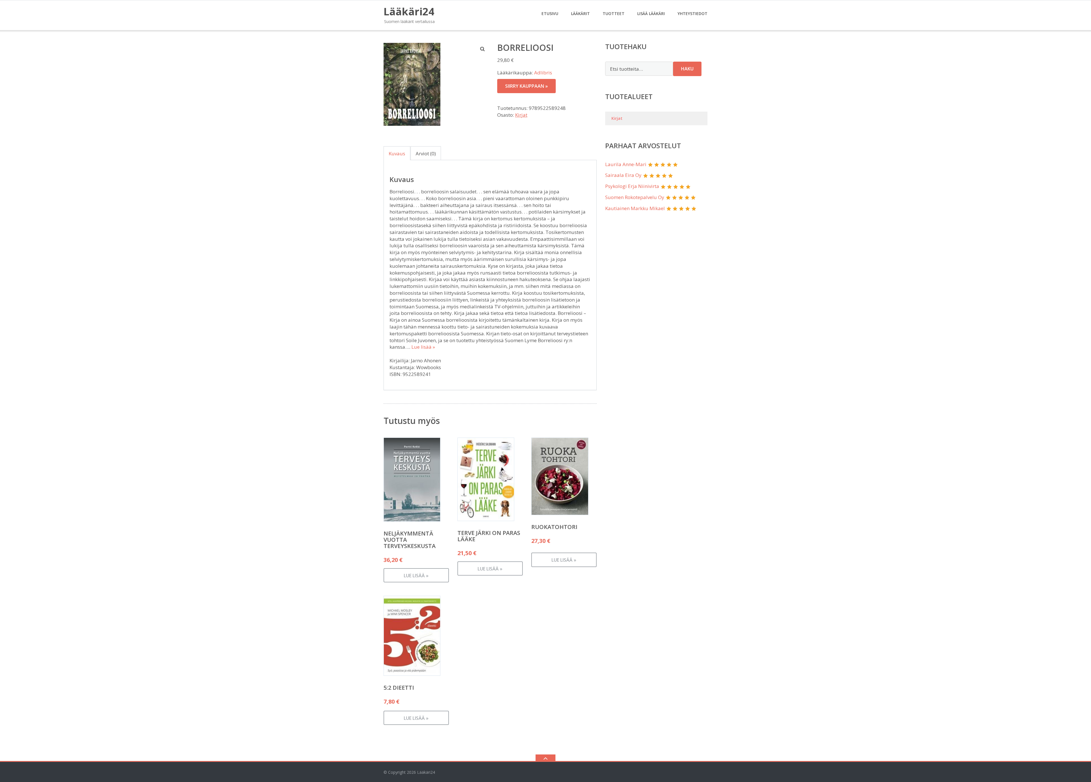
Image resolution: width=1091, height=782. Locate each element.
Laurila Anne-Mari (625, 164)
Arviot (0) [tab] (426, 153)
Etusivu (550, 13)
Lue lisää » (423, 347)
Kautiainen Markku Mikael (635, 208)
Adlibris (543, 72)
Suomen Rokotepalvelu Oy (634, 197)
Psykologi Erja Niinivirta (632, 186)
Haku (687, 69)
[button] (483, 49)
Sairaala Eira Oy (623, 175)
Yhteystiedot (692, 13)
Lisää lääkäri (651, 13)
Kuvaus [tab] (397, 153)
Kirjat (521, 115)
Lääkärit (580, 13)
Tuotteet (613, 13)
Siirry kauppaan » (526, 86)
